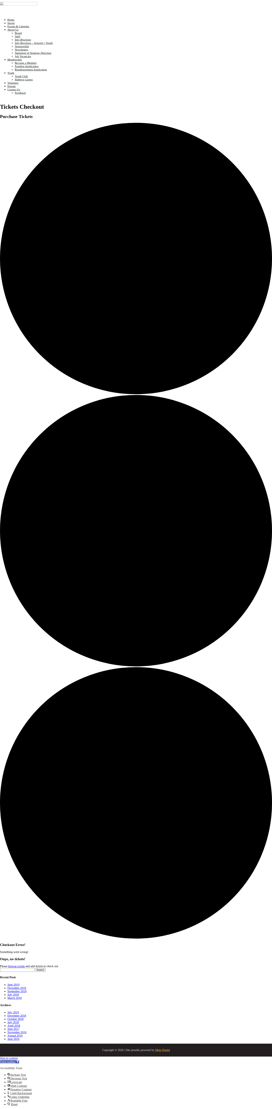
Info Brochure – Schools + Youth (34, 43)
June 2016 (13, 1038)
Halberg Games (24, 79)
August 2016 (15, 1035)
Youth (10, 72)
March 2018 (14, 998)
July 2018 (13, 994)
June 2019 (13, 984)
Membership (14, 59)
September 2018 (16, 991)
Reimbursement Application (31, 69)
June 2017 (13, 1029)
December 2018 (16, 988)
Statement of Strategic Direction (33, 53)
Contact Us (13, 89)
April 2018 (13, 1025)
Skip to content (9, 1058)
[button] (9, 1061)
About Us (13, 29)
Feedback (20, 92)
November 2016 (16, 1032)
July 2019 (13, 1012)
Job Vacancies (23, 56)
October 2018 (15, 1019)
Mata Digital (162, 1050)
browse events (16, 966)
